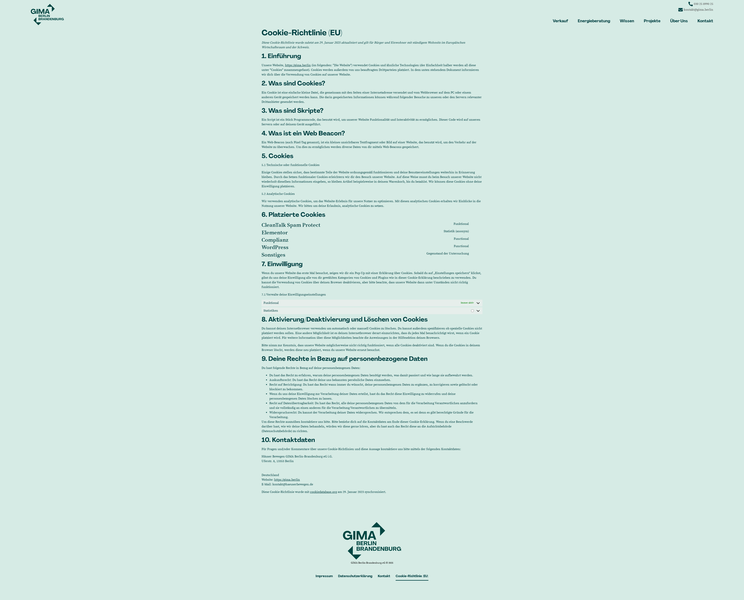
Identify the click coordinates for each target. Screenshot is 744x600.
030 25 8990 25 (703, 4)
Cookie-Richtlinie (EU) (412, 576)
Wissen (627, 20)
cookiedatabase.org (323, 492)
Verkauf (560, 20)
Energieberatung (594, 20)
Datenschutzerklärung (355, 576)
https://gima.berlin (298, 65)
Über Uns (679, 20)
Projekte (652, 20)
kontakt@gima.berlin (698, 10)
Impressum (324, 576)
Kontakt (705, 20)
